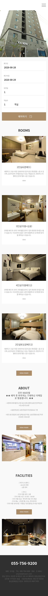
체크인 (6, 63)
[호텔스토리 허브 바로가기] (24, 593)
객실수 (6, 100)
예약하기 (22, 116)
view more (24, 373)
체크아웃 (6, 76)
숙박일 (6, 88)
